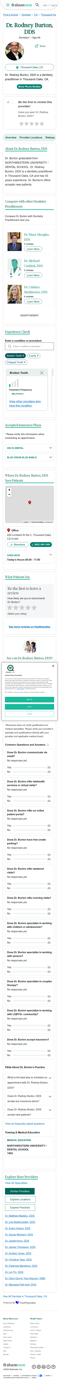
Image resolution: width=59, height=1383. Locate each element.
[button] (47, 744)
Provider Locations (31, 137)
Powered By (9, 1302)
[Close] (53, 666)
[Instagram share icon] (38, 1368)
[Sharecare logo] (29, 1365)
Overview (10, 137)
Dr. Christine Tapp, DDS (18, 1259)
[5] (42, 123)
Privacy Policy (20, 688)
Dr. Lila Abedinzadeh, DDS (20, 1222)
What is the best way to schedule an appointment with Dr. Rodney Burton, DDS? (27, 1082)
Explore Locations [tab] (20, 1199)
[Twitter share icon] (48, 1368)
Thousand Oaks (50, 14)
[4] (36, 123)
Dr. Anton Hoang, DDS (17, 1228)
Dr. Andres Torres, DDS (18, 1253)
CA (36, 14)
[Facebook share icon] (33, 1368)
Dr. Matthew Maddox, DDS (20, 1216)
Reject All (29, 699)
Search (37, 5)
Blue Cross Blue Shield (22, 457)
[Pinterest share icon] (53, 1368)
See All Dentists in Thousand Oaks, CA (25, 1296)
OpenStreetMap (37, 522)
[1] (21, 123)
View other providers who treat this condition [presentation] (25, 403)
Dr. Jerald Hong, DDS (17, 1241)
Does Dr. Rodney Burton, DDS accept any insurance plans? (24, 1098)
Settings (29, 714)
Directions (19, 544)
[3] (31, 123)
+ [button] (9, 490)
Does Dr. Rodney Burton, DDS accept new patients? (24, 1112)
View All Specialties (16, 1183)
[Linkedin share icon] (43, 1368)
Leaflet (25, 522)
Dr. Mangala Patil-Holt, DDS (20, 1284)
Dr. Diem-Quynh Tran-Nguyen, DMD (25, 1278)
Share (43, 46)
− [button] (9, 494)
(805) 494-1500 (42, 544)
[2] (26, 123)
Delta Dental (15, 448)
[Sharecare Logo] (22, 5)
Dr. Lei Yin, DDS (14, 1272)
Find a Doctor (10, 14)
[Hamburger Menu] (8, 5)
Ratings (50, 137)
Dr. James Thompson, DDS (20, 1247)
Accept (29, 706)
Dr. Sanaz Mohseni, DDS (19, 1234)
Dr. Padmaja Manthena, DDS (21, 1266)
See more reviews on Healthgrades (29, 626)
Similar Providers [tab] (19, 1191)
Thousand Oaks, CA (31, 67)
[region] (29, 691)
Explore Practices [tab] (20, 1207)
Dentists (26, 14)
